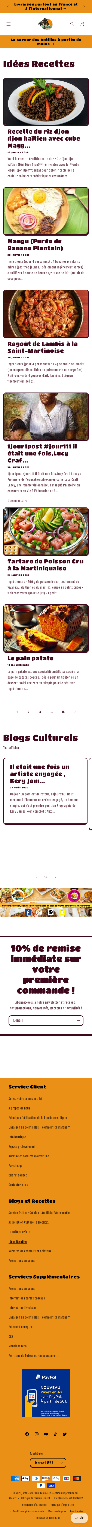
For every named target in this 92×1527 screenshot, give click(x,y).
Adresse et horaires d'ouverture (29, 1156)
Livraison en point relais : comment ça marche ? (39, 1127)
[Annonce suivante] (84, 6)
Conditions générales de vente (28, 1511)
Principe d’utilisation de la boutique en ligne (38, 1118)
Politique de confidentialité (68, 1498)
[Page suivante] (75, 712)
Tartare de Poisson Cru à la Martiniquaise (45, 564)
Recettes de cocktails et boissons (30, 1251)
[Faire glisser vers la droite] (55, 877)
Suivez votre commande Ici (25, 1099)
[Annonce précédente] (8, 6)
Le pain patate (30, 658)
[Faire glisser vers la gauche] (36, 877)
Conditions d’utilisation (34, 1504)
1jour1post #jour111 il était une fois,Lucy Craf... (42, 453)
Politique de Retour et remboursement (33, 1356)
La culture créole (19, 1232)
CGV (11, 1336)
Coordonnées (76, 1511)
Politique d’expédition (62, 1504)
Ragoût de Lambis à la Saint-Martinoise (42, 347)
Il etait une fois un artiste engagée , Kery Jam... (40, 773)
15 (63, 712)
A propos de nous (19, 1108)
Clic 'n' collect (18, 1175)
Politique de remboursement (35, 1498)
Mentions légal (18, 1346)
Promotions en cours (22, 1261)
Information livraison (22, 1308)
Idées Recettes (18, 1241)
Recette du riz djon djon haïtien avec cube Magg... (43, 138)
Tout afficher (11, 748)
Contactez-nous (18, 1185)
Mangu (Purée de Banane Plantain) (35, 244)
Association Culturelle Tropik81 (29, 1222)
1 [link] (17, 712)
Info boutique (17, 1137)
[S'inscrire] (78, 1020)
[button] (8, 24)
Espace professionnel (22, 1146)
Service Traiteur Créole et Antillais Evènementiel (40, 1213)
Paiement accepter (20, 1327)
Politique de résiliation (48, 1517)
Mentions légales (57, 1511)
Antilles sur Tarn (31, 1493)
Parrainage (15, 1166)
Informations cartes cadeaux (27, 1298)
